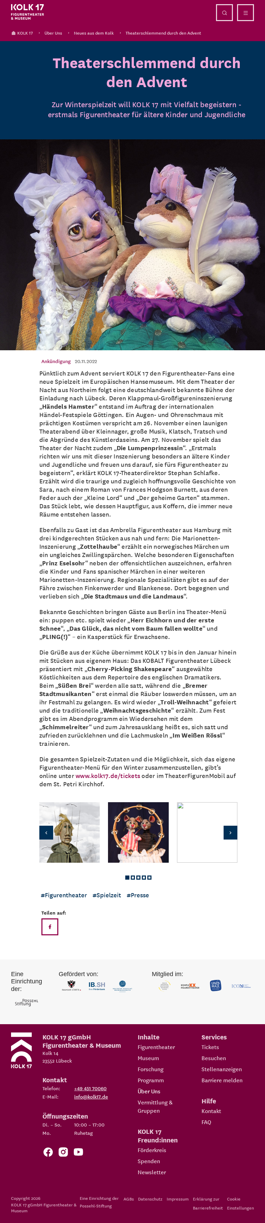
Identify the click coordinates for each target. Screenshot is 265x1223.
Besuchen (214, 1058)
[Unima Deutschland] (215, 986)
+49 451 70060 (90, 1088)
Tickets (210, 1047)
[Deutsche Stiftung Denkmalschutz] (122, 986)
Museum (148, 1058)
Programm (151, 1080)
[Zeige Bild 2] (133, 877)
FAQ (206, 1122)
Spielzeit (109, 894)
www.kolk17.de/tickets (108, 775)
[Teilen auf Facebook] (49, 926)
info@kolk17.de (91, 1096)
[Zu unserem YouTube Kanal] (78, 1153)
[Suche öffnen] (224, 12)
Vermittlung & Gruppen (155, 1106)
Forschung (151, 1069)
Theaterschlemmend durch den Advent (163, 32)
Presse (140, 894)
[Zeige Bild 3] (138, 877)
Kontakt (211, 1110)
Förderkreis (152, 1150)
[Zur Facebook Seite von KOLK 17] (47, 1153)
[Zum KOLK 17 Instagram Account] (63, 1153)
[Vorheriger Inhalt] (50, 832)
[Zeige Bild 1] (127, 877)
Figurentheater (66, 894)
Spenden (149, 1161)
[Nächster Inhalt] (226, 832)
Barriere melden (222, 1080)
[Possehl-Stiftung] (26, 1003)
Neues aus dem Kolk (94, 32)
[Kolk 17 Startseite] (27, 12)
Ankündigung (56, 361)
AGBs (129, 1198)
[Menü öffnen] (245, 12)
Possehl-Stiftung (96, 1205)
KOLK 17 (25, 32)
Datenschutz (150, 1198)
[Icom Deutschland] (241, 986)
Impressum (178, 1198)
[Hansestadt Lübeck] (71, 986)
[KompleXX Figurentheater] (190, 986)
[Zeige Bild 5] (149, 877)
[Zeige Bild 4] (144, 877)
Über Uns (53, 32)
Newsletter (152, 1172)
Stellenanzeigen (222, 1069)
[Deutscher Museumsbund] (164, 986)
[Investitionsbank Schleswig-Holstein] (97, 986)
